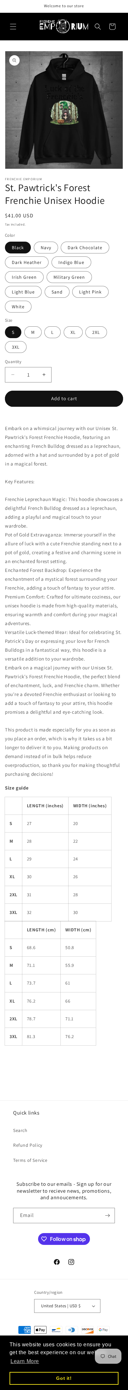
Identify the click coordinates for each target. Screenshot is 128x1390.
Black (18, 247)
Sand (57, 292)
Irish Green (24, 277)
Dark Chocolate (85, 247)
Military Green (69, 277)
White (18, 307)
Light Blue (23, 292)
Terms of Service (30, 1160)
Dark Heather (27, 262)
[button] (13, 26)
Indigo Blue (71, 262)
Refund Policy (27, 1145)
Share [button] (18, 1061)
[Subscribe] (107, 1215)
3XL (16, 347)
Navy (46, 247)
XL (73, 332)
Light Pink (90, 292)
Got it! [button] (64, 1378)
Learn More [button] (25, 1361)
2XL (96, 332)
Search (20, 1130)
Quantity (13, 361)
